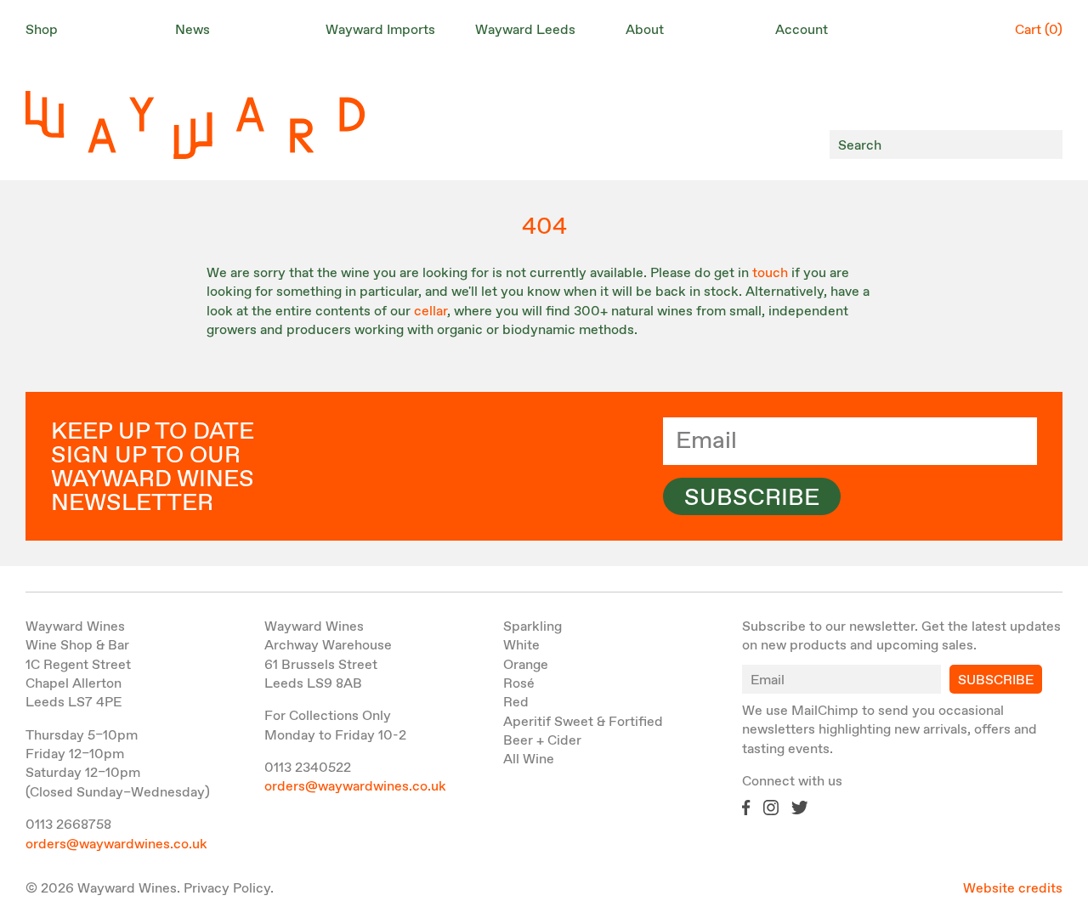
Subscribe (751, 498)
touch (770, 273)
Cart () (1038, 30)
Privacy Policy (227, 889)
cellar (430, 311)
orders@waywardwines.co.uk (116, 844)
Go (1045, 145)
